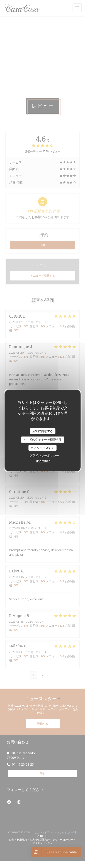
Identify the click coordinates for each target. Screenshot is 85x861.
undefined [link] (43, 461)
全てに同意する (42, 431)
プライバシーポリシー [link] (44, 455)
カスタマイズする (42, 448)
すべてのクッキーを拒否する (42, 439)
